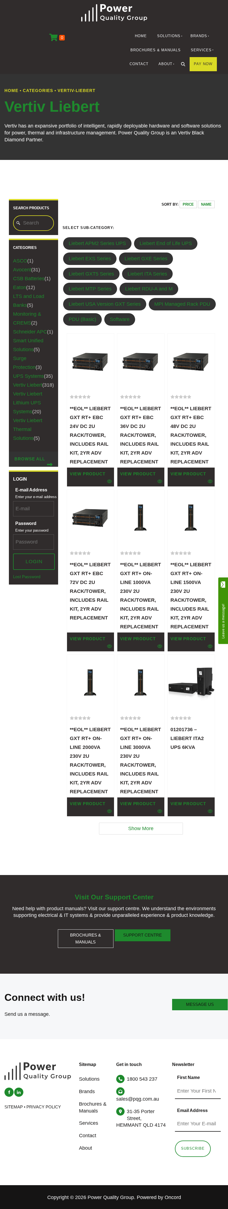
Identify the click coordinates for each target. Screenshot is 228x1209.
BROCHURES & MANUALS (86, 932)
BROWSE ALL (29, 459)
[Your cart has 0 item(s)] (57, 38)
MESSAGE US (200, 1002)
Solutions (168, 36)
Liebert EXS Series (90, 258)
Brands (198, 36)
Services (201, 50)
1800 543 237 (142, 1079)
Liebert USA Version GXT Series (105, 304)
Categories (38, 90)
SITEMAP (13, 1107)
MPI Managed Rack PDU (182, 304)
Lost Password (26, 577)
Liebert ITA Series (147, 274)
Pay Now (203, 64)
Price (188, 204)
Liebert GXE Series (146, 258)
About (165, 64)
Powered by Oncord (159, 1197)
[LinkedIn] (18, 1092)
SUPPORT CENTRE (142, 932)
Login (34, 561)
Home (141, 36)
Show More (140, 828)
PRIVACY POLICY (43, 1107)
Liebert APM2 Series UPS (97, 243)
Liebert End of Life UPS (166, 243)
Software (120, 319)
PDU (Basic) (82, 319)
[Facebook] (9, 1092)
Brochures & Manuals (155, 50)
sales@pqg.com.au (137, 1099)
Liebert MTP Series (90, 289)
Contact (139, 64)
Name (206, 204)
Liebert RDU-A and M (149, 289)
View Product (87, 474)
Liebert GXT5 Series (91, 274)
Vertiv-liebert (76, 90)
